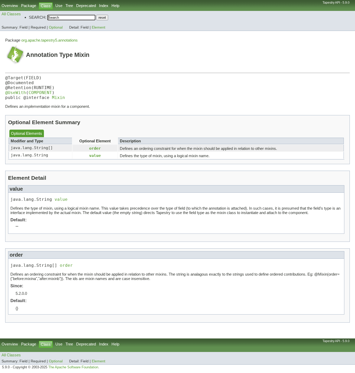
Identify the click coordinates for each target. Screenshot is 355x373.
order (95, 148)
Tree (69, 5)
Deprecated (86, 5)
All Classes (11, 14)
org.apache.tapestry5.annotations (49, 40)
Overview (10, 5)
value (95, 155)
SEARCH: (37, 17)
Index (103, 5)
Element (98, 27)
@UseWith (15, 92)
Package (28, 5)
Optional (56, 27)
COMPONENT (40, 92)
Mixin (58, 97)
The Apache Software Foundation (73, 367)
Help (115, 5)
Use (58, 5)
